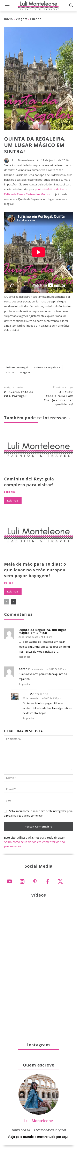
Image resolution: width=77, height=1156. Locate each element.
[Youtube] (9, 881)
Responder (24, 656)
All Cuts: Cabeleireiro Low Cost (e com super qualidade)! (58, 398)
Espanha (10, 492)
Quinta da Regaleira (47, 367)
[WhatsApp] (51, 352)
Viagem (21, 19)
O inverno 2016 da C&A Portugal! (18, 394)
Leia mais (12, 500)
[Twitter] (60, 881)
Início (8, 19)
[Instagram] (22, 881)
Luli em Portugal (17, 367)
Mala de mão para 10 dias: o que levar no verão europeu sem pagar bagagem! (35, 569)
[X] (24, 352)
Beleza (8, 583)
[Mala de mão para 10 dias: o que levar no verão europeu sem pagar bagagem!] (38, 536)
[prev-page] (6, 601)
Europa (35, 19)
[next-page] (13, 601)
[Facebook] (10, 352)
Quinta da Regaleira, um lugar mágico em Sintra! (42, 631)
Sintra (10, 372)
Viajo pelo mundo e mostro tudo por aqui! (38, 1137)
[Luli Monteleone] (7, 160)
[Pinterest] (37, 352)
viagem (25, 372)
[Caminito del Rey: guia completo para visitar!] (38, 451)
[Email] (64, 352)
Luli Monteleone (23, 160)
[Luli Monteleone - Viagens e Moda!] (38, 6)
